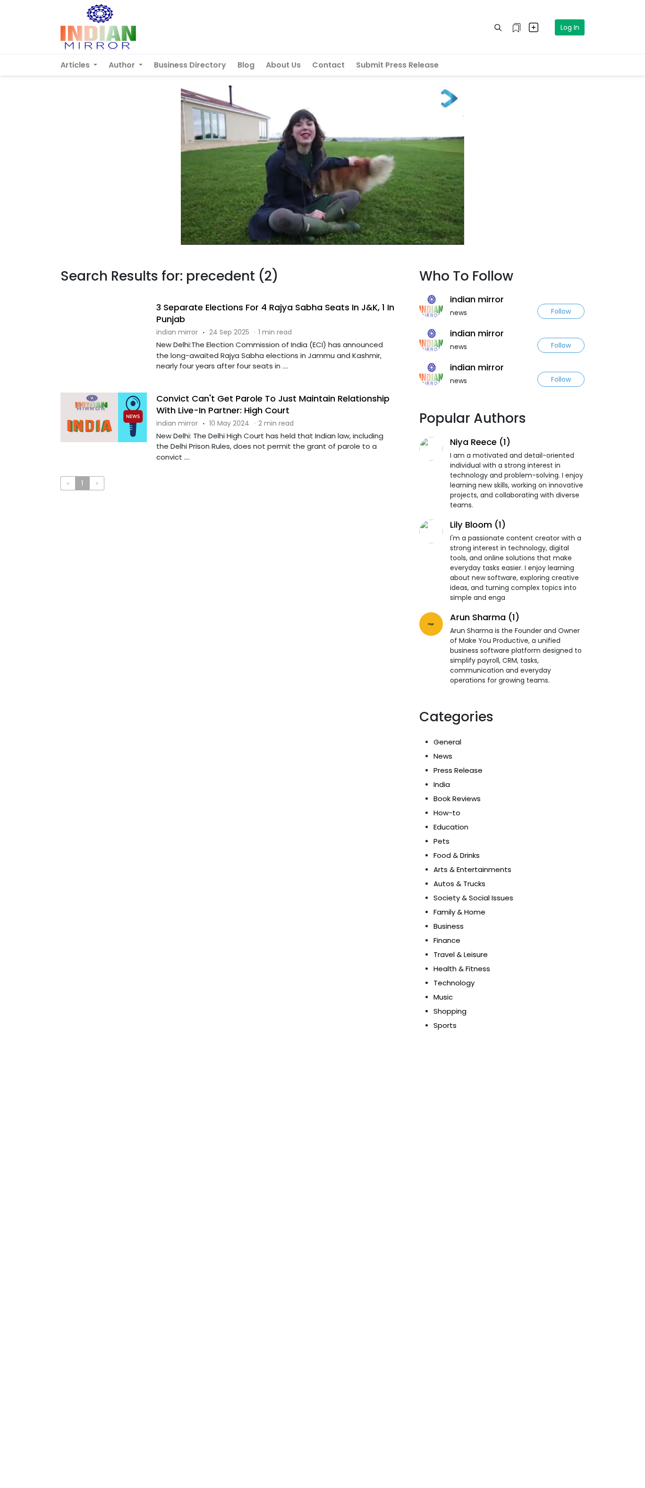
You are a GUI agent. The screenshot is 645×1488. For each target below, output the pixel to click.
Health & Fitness (461, 969)
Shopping (450, 1011)
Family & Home (459, 912)
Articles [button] (76, 65)
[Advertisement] (232, 536)
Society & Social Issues (473, 898)
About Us (283, 65)
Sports (445, 1025)
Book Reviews (457, 799)
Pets (441, 841)
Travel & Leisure (460, 954)
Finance (446, 940)
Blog (246, 65)
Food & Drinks (456, 855)
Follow (561, 311)
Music (443, 997)
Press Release (458, 770)
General (447, 742)
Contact (328, 65)
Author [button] (123, 65)
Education (450, 827)
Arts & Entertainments (472, 869)
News (442, 756)
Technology (454, 983)
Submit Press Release (397, 65)
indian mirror (477, 299)
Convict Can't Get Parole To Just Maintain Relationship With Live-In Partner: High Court (273, 404)
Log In (569, 27)
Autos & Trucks (459, 884)
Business (448, 926)
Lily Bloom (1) (478, 524)
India (441, 784)
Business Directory (190, 65)
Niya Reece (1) (480, 442)
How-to (446, 813)
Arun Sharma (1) (484, 617)
